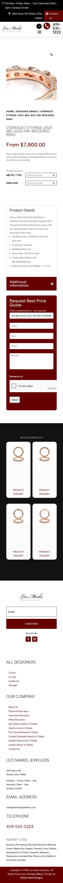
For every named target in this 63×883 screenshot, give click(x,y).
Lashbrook (14, 681)
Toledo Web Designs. (31, 877)
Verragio (13, 685)
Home (10, 111)
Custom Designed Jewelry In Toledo (26, 736)
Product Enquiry (18, 492)
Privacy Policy (35, 874)
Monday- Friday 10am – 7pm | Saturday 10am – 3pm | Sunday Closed (31, 5)
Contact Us (53, 15)
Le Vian (12, 676)
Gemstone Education (19, 715)
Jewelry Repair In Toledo (21, 744)
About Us (13, 707)
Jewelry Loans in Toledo (20, 728)
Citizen (12, 672)
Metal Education (17, 719)
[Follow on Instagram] (34, 639)
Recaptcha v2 (16, 376)
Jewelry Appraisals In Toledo (23, 740)
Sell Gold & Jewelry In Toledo (23, 723)
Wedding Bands (27, 111)
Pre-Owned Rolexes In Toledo (23, 732)
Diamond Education (19, 711)
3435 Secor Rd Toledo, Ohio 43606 (27, 15)
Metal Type (14, 175)
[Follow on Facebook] (28, 639)
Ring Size (12, 183)
